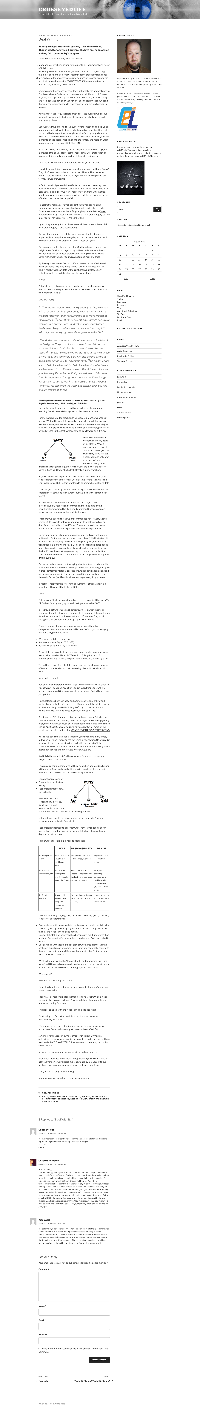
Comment (45, 1269)
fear (77, 1097)
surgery (46, 1101)
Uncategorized (50, 1093)
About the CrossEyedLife (128, 346)
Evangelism (122, 382)
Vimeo (120, 308)
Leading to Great (124, 317)
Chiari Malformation (62, 1097)
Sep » (152, 278)
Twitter (120, 299)
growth (86, 1097)
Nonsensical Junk (125, 392)
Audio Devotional (124, 351)
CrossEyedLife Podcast (127, 311)
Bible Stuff (121, 377)
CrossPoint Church (125, 296)
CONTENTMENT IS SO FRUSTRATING (90, 730)
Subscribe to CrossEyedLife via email (134, 225)
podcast (120, 402)
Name (42, 1306)
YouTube (121, 314)
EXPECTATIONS (73, 143)
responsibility (78, 1099)
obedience (63, 1099)
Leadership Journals (126, 387)
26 (133, 269)
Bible (45, 1097)
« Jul (126, 278)
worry (56, 1101)
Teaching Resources (126, 361)
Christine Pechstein (49, 1160)
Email (42, 1320)
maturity (51, 1099)
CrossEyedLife (62, 9)
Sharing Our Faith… (125, 356)
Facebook (121, 302)
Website (43, 1334)
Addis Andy (66, 35)
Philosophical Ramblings (128, 397)
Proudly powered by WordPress (51, 1404)
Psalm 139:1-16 (46, 558)
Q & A (119, 407)
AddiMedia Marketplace (150, 156)
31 (120, 274)
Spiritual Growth (99, 1099)
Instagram (121, 305)
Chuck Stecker (46, 1129)
